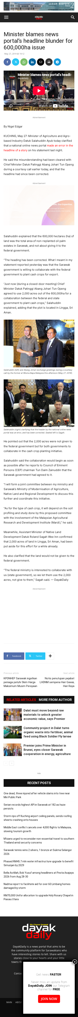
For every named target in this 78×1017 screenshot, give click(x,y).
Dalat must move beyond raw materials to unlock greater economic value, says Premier (44, 715)
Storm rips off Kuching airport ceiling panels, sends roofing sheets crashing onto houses (38, 818)
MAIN (9, 1002)
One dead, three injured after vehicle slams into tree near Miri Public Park (37, 795)
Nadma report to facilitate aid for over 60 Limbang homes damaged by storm (37, 886)
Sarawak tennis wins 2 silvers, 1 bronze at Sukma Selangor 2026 (38, 852)
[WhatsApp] (24, 62)
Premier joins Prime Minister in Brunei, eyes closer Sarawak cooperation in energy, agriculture (47, 750)
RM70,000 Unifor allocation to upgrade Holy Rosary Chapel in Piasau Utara (38, 897)
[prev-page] (6, 763)
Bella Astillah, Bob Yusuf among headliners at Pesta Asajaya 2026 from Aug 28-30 (39, 874)
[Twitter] (15, 62)
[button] (6, 17)
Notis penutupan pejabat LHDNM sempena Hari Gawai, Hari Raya (57, 682)
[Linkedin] (32, 62)
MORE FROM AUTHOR (55, 699)
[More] (50, 656)
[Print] (49, 62)
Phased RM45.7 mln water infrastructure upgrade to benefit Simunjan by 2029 (38, 863)
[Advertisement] (39, 613)
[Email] (40, 62)
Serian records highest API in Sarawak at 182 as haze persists (34, 806)
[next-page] (11, 763)
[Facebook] (7, 62)
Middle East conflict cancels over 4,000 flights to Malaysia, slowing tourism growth (37, 829)
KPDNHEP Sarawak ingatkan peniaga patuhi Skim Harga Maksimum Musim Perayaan (20, 682)
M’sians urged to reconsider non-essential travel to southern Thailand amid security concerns (39, 840)
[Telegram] (57, 62)
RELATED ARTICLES (21, 699)
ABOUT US (20, 1002)
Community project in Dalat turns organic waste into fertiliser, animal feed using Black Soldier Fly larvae (48, 732)
